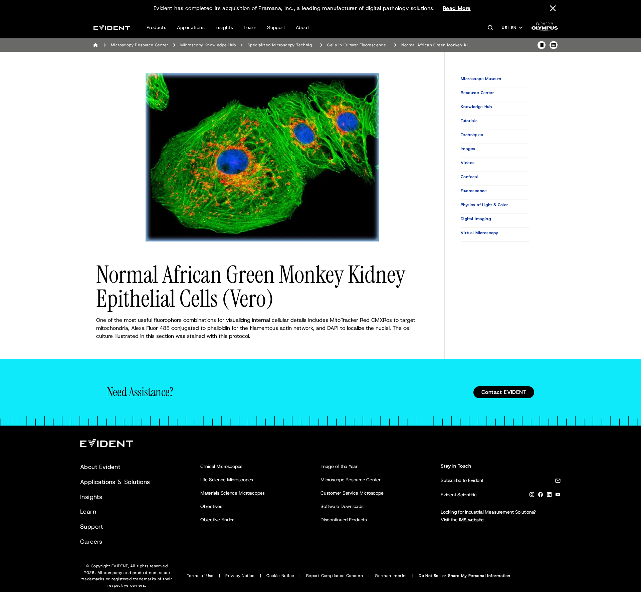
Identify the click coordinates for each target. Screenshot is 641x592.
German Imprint (391, 575)
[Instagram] (532, 495)
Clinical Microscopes (221, 466)
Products (156, 27)
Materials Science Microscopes (232, 493)
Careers (91, 542)
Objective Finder (217, 520)
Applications (191, 27)
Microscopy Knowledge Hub (208, 45)
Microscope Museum (481, 78)
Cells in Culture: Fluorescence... (358, 45)
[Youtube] (558, 495)
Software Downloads (342, 506)
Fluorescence (474, 190)
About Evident (100, 467)
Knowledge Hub (476, 106)
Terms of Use (200, 575)
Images (468, 148)
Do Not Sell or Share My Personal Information (464, 575)
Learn (250, 27)
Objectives (211, 506)
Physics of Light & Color (484, 204)
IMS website (471, 520)
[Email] (558, 481)
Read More (457, 8)
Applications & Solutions (115, 482)
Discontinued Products (343, 520)
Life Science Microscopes (226, 480)
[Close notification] (553, 8)
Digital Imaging (476, 218)
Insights (224, 27)
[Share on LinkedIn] (554, 45)
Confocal (469, 176)
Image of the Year (339, 466)
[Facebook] (541, 495)
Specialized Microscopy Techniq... (281, 45)
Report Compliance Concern (334, 575)
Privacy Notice (240, 575)
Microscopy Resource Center (139, 45)
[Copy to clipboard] (542, 45)
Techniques (472, 134)
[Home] (95, 45)
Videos (467, 162)
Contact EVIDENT (503, 392)
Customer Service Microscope (352, 493)
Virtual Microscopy (479, 232)
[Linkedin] (549, 495)
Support (276, 27)
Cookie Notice (280, 575)
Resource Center (477, 92)
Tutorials (469, 120)
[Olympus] (544, 28)
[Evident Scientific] (111, 27)
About (302, 27)
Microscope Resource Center (350, 480)
